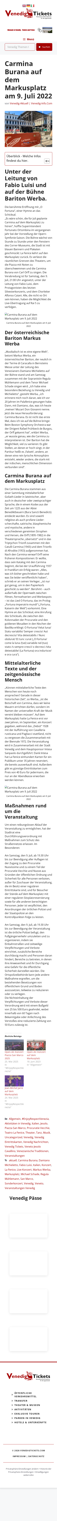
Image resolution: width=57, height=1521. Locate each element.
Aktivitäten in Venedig (18, 1123)
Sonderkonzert (14, 1183)
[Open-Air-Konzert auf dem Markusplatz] (36, 1045)
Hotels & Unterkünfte (30, 1422)
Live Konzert (24, 1169)
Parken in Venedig (27, 1418)
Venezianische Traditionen (32, 1151)
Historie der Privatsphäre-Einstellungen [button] (29, 1470)
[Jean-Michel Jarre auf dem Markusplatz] (14, 1080)
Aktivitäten (22, 1409)
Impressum (19, 1456)
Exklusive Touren (27, 1413)
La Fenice (10, 1169)
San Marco (26, 1179)
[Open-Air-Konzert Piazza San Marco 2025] (14, 1045)
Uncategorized (13, 1137)
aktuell (13, 1160)
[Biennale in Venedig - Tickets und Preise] (28, 32)
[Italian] (33, 5)
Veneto (39, 1183)
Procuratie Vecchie (38, 1128)
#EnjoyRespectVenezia (35, 1119)
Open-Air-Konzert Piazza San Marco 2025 (14, 1055)
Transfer (20, 1400)
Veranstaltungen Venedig (20, 1188)
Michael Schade (30, 1174)
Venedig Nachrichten (35, 1142)
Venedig (28, 1137)
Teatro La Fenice (14, 1132)
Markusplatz (12, 1174)
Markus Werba (41, 1169)
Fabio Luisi (25, 1165)
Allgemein (15, 1119)
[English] (24, 5)
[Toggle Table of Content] (45, 161)
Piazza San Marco (15, 1128)
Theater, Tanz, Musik (37, 1132)
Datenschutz (36, 1456)
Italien (35, 1123)
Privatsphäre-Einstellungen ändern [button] (22, 1468)
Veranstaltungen (15, 1155)
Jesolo (44, 1123)
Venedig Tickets (14, 1146)
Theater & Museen (27, 1405)
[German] (28, 5)
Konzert (46, 1165)
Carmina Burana (28, 1160)
